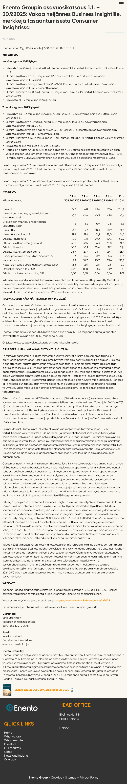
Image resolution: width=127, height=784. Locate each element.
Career (9, 751)
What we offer (14, 740)
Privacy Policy (89, 777)
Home (8, 732)
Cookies (56, 777)
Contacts (10, 759)
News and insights (16, 755)
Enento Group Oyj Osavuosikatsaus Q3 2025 (42, 689)
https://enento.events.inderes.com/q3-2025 (83, 600)
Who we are (12, 736)
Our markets (12, 748)
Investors (10, 744)
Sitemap (70, 777)
